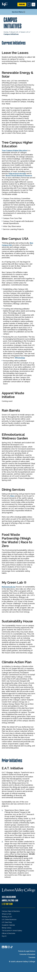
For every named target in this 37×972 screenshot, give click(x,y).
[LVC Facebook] (6, 947)
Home (6, 32)
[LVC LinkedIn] (3, 947)
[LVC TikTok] (11, 947)
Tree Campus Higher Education (14, 150)
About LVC (14, 32)
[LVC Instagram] (9, 947)
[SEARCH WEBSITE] (29, 4)
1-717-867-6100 (7, 904)
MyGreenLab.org (8, 587)
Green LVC (24, 32)
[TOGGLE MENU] (33, 4)
